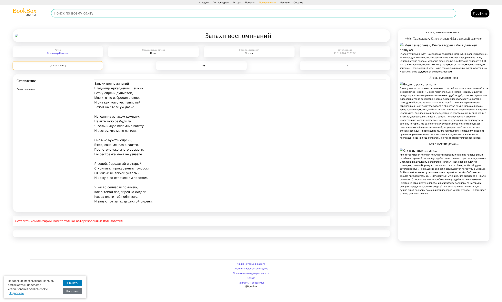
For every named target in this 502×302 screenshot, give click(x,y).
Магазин (285, 2)
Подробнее (16, 293)
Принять (72, 282)
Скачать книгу (58, 65)
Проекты (250, 2)
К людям (204, 2)
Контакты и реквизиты (251, 282)
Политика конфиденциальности (251, 273)
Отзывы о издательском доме (251, 268)
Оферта (251, 277)
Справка (298, 2)
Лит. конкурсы (221, 2)
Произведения (267, 2)
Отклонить (72, 291)
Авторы (237, 2)
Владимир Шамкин (57, 53)
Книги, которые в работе (251, 263)
